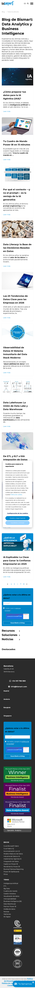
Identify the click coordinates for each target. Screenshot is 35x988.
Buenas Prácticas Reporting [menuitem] (14, 869)
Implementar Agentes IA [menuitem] (12, 859)
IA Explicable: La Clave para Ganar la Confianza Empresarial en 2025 (17, 560)
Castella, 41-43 (9, 669)
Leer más (6, 111)
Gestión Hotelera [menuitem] (10, 894)
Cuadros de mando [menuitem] (10, 891)
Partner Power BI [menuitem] (10, 906)
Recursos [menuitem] (8, 630)
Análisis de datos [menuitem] (9, 909)
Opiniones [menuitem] (7, 914)
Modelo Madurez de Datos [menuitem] (13, 854)
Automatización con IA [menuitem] (12, 851)
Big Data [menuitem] (7, 888)
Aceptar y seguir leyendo (17, 518)
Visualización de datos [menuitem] (11, 896)
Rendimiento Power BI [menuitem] (12, 866)
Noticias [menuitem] (7, 639)
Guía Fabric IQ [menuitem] (9, 848)
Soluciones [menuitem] (9, 635)
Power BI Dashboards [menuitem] (11, 872)
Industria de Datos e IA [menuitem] (12, 856)
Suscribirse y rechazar (17, 523)
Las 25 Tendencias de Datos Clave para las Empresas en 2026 (15, 299)
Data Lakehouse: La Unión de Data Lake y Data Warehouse (15, 406)
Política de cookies (16, 494)
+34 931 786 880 (19, 681)
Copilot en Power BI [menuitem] (11, 864)
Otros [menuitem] (6, 874)
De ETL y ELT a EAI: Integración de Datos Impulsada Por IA (15, 459)
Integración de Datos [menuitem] (11, 861)
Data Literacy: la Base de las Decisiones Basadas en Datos (17, 247)
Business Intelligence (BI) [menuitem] (13, 901)
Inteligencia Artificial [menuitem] (11, 883)
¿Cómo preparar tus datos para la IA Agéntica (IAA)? (14, 95)
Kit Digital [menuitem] (7, 917)
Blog (3, 12)
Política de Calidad (9, 983)
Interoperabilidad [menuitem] (10, 899)
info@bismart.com (19, 687)
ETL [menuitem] (5, 886)
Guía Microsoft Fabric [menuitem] (11, 846)
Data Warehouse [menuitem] (10, 904)
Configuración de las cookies (17, 513)
